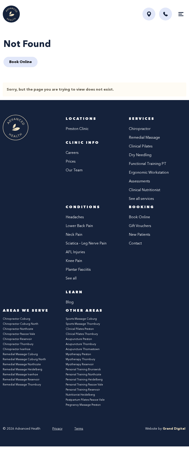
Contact (135, 243)
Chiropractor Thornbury (18, 344)
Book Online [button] (20, 62)
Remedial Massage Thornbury (22, 384)
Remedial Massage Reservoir (21, 379)
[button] (165, 14)
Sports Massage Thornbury (83, 323)
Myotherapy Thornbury (80, 359)
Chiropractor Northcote (18, 329)
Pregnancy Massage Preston (83, 404)
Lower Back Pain (79, 226)
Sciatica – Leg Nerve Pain (86, 243)
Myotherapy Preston (78, 354)
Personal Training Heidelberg (84, 379)
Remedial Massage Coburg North (24, 359)
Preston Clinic (77, 128)
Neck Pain (74, 234)
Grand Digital (174, 429)
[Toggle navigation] (181, 14)
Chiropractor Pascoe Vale (19, 334)
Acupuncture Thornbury (81, 344)
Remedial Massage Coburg (20, 354)
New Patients (139, 234)
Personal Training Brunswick (83, 369)
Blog (70, 302)
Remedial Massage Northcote (22, 364)
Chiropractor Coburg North (20, 323)
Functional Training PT (147, 163)
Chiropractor (140, 128)
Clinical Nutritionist (144, 190)
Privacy (57, 429)
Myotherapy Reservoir (80, 364)
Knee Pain (74, 261)
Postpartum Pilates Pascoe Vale (85, 399)
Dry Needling (140, 155)
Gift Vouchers (140, 226)
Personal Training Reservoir (83, 389)
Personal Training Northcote (83, 374)
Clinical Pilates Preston (80, 329)
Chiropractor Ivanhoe (16, 349)
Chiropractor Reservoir (17, 339)
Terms (78, 429)
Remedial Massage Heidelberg (22, 369)
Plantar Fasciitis (78, 269)
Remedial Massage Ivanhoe (20, 374)
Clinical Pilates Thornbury (82, 334)
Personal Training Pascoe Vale (84, 384)
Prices (71, 161)
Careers (72, 152)
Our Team (74, 170)
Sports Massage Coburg (81, 318)
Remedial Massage (144, 137)
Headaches (75, 217)
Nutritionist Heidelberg (80, 394)
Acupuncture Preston (79, 339)
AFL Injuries (75, 252)
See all (71, 278)
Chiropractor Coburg (16, 318)
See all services (141, 198)
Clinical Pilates (141, 146)
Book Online (139, 217)
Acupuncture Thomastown (83, 349)
